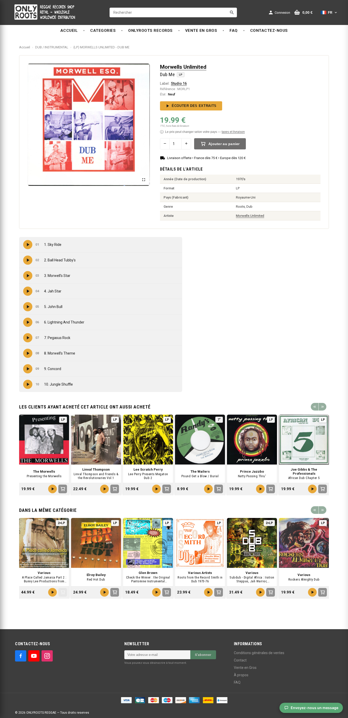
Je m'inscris (205, 369)
